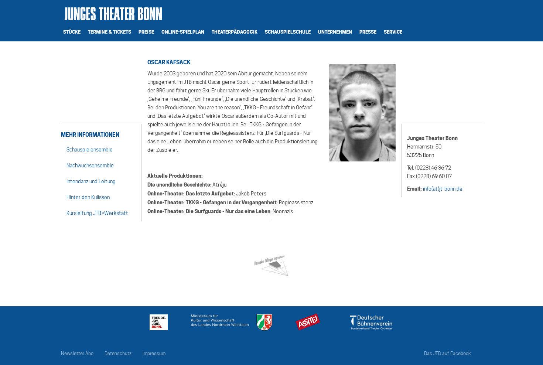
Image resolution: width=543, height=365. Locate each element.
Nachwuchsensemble (90, 165)
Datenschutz (118, 353)
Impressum (154, 353)
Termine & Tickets (109, 32)
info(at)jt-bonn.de (442, 189)
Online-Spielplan (182, 32)
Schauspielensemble (89, 150)
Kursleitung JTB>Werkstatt (97, 213)
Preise (146, 32)
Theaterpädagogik (234, 32)
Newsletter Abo (77, 353)
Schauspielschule (288, 32)
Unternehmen (335, 32)
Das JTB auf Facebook (447, 353)
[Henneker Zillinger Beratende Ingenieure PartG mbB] (271, 264)
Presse (367, 32)
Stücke (72, 32)
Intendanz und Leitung (91, 181)
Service (393, 32)
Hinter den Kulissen (88, 197)
